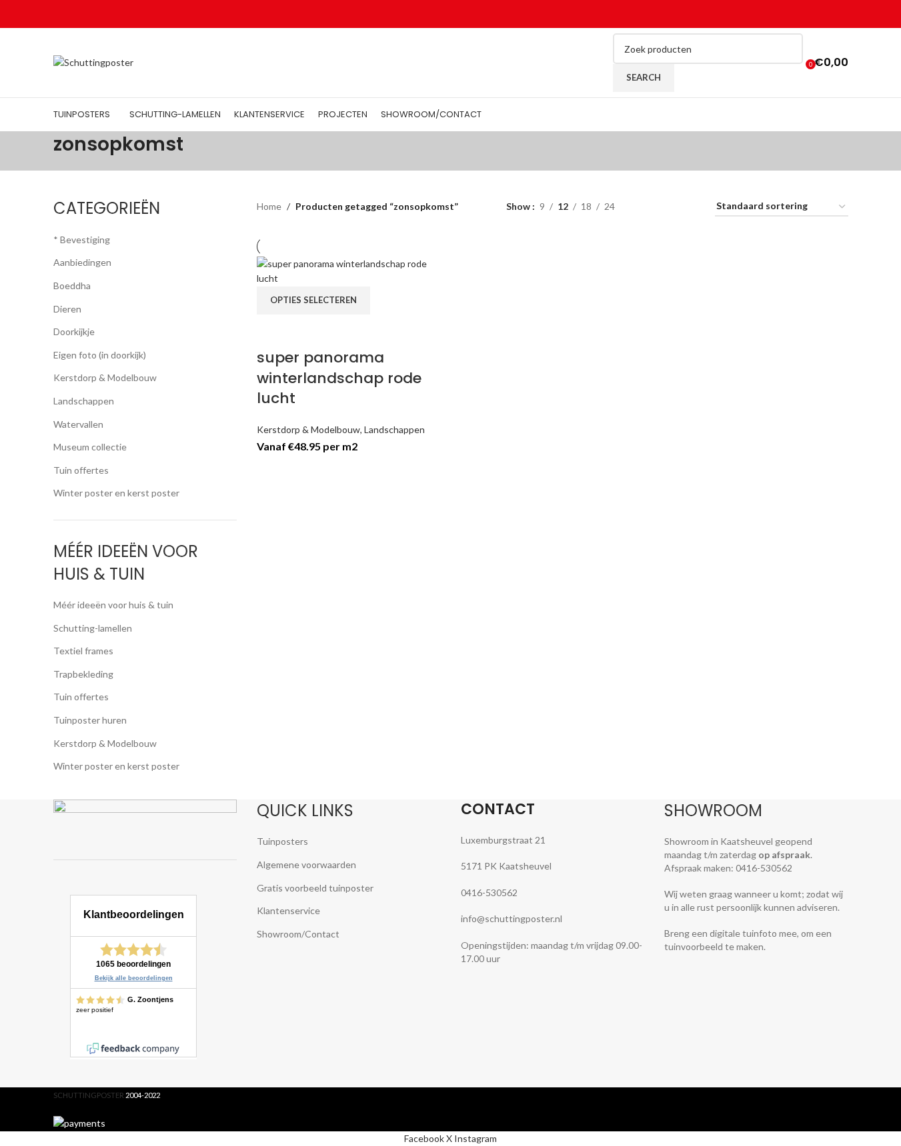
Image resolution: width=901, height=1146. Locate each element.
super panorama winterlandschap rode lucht (339, 378)
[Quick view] (308, 331)
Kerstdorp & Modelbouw (308, 429)
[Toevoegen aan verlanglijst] (344, 331)
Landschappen (394, 429)
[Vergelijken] (273, 331)
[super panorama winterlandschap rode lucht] (351, 270)
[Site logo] (93, 61)
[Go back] (36, 151)
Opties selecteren (313, 299)
